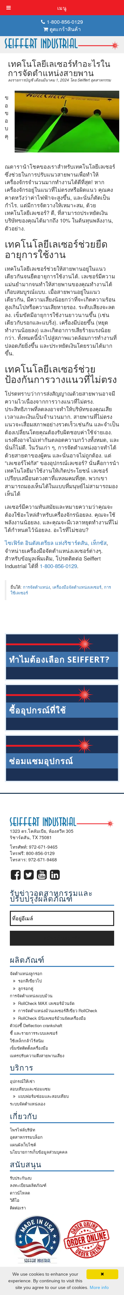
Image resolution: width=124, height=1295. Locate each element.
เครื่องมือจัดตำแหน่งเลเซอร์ (76, 587)
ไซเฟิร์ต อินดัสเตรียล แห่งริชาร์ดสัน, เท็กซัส (56, 543)
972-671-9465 (43, 847)
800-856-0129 (40, 853)
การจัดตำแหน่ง (36, 587)
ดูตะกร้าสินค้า (65, 29)
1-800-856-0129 (65, 21)
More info (99, 1287)
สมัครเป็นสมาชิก (62, 938)
